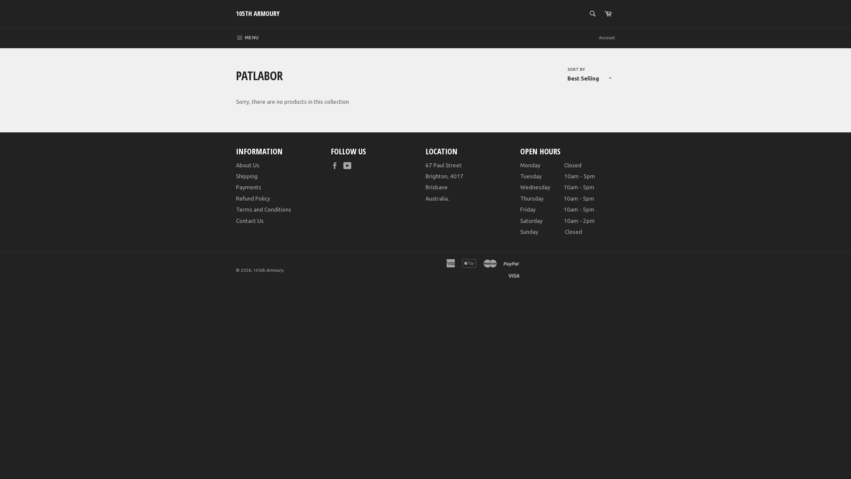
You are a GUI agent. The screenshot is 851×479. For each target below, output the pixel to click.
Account (607, 37)
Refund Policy (253, 198)
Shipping (247, 176)
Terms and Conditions (263, 209)
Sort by (576, 69)
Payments (248, 187)
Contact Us (250, 221)
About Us (247, 165)
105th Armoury (258, 13)
